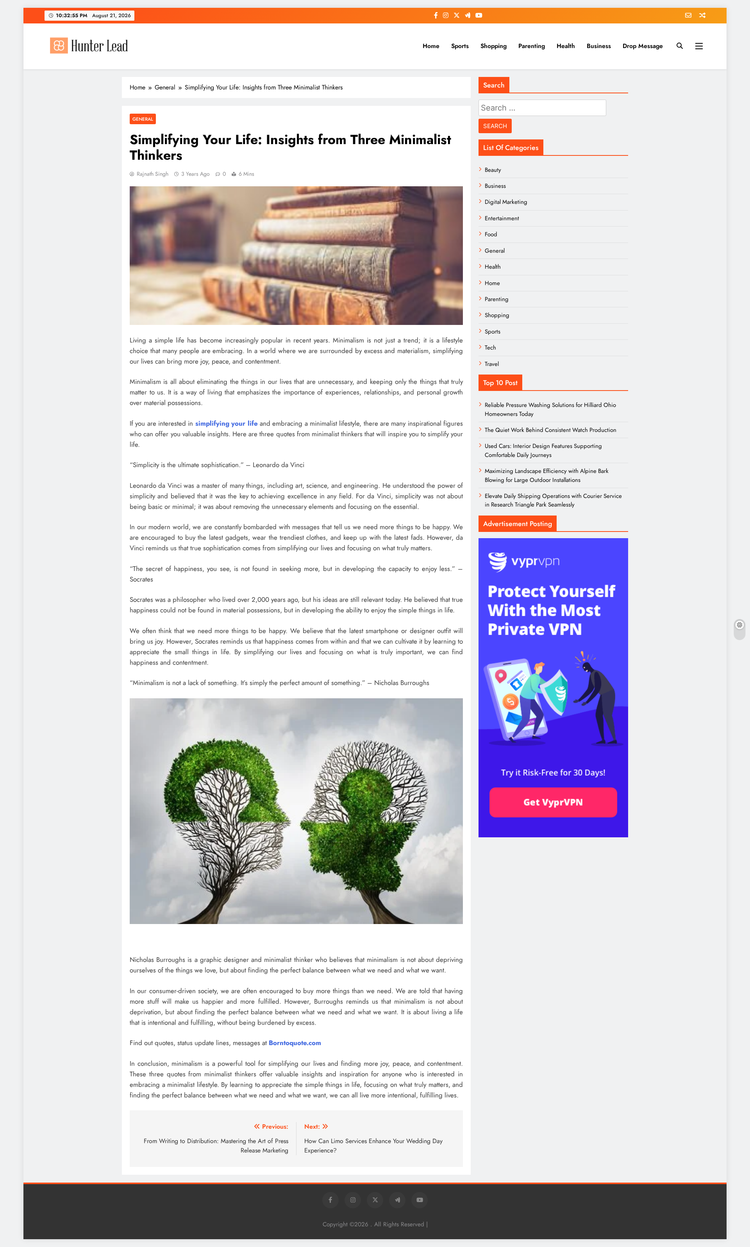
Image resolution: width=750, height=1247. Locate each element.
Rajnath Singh (152, 174)
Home (431, 45)
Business (599, 45)
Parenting (531, 45)
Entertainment (502, 218)
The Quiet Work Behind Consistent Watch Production (550, 430)
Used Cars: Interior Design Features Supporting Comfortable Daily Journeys (543, 450)
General (142, 119)
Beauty (493, 170)
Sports (460, 45)
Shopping (493, 45)
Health (566, 45)
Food (491, 234)
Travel (492, 364)
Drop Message (643, 45)
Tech (490, 347)
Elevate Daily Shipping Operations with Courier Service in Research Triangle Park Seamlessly (553, 500)
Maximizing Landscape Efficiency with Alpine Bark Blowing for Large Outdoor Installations (547, 475)
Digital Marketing (506, 202)
